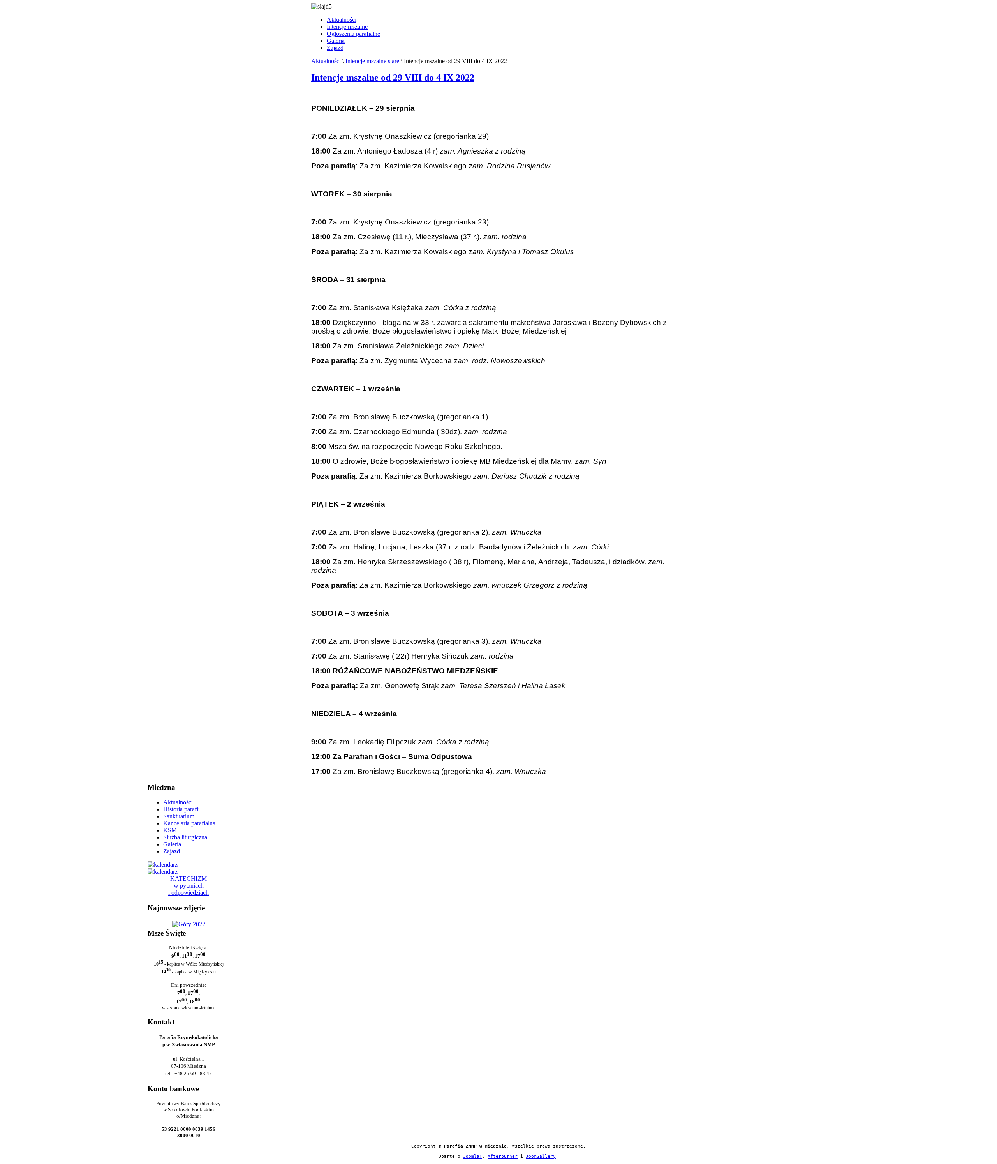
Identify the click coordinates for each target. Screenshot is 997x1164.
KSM (170, 830)
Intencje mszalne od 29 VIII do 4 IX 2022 (392, 77)
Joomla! (472, 1156)
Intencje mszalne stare (372, 61)
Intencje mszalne (347, 26)
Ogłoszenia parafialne (353, 33)
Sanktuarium (178, 816)
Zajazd (335, 47)
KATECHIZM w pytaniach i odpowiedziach (188, 885)
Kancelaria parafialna (189, 823)
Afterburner (503, 1156)
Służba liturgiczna (185, 837)
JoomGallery (541, 1156)
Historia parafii (181, 809)
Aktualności (341, 19)
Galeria (336, 40)
